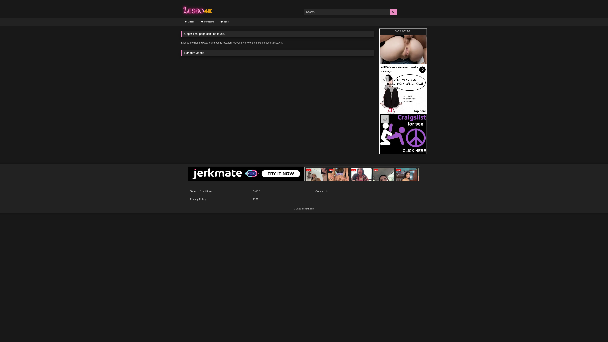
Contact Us (321, 191)
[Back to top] (598, 332)
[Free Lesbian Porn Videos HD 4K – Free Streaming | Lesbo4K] (197, 9)
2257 (255, 199)
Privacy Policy (198, 199)
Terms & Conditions (201, 191)
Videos (191, 21)
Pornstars (209, 21)
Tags (226, 21)
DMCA (256, 191)
